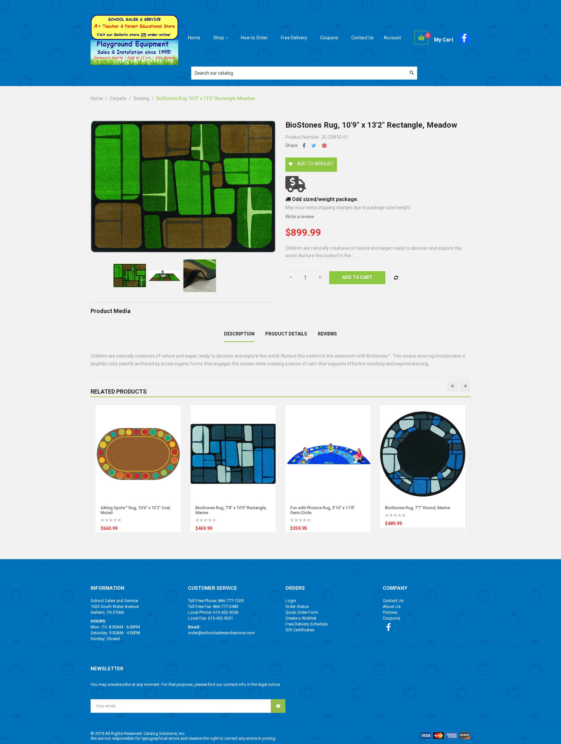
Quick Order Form (301, 612)
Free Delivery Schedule (306, 624)
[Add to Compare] (396, 277)
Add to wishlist (311, 163)
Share (304, 145)
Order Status (297, 606)
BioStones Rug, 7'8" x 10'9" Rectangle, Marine (231, 510)
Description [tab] (239, 333)
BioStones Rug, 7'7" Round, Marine (417, 507)
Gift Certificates (299, 629)
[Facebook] (464, 38)
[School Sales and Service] (134, 27)
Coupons (391, 618)
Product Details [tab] (286, 333)
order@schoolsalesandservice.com (221, 632)
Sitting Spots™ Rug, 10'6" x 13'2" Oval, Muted (136, 510)
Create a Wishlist (301, 618)
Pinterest (324, 145)
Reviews (327, 333)
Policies (390, 612)
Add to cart (357, 277)
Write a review (299, 216)
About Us (392, 606)
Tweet (313, 145)
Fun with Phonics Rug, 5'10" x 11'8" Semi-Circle (322, 510)
